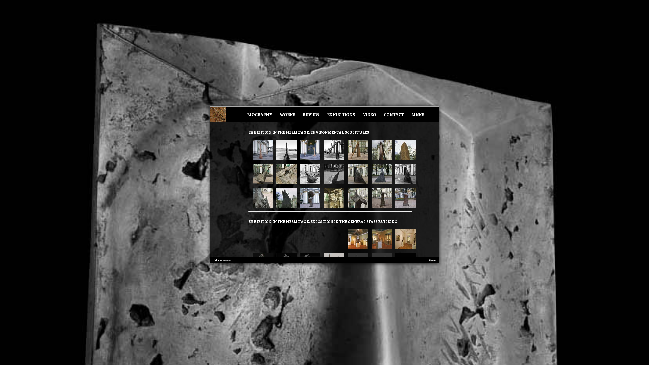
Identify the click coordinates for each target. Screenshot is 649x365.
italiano (217, 260)
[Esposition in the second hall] (380, 247)
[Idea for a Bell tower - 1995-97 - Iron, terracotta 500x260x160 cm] (356, 158)
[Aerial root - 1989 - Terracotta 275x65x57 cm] (263, 158)
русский (227, 260)
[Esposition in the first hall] (356, 247)
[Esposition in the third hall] (404, 247)
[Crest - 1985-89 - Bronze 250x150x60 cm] (356, 182)
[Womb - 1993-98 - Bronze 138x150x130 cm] (261, 182)
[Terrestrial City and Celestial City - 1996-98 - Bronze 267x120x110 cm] (309, 206)
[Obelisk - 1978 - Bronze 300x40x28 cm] (309, 158)
